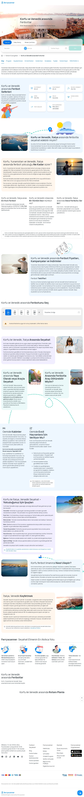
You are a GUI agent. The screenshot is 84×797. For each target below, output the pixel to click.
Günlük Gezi (39, 61)
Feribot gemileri (33, 763)
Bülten (45, 751)
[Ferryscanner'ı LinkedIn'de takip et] (14, 757)
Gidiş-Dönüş (17, 42)
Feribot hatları (33, 753)
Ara (75, 48)
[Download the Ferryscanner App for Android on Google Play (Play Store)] (76, 755)
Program (8, 61)
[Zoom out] (81, 700)
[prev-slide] (4, 312)
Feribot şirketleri (34, 760)
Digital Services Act (49, 766)
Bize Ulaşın (60, 753)
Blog (30, 751)
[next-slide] (39, 312)
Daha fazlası (73, 61)
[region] (42, 718)
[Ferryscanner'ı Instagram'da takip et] (6, 757)
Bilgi (2, 61)
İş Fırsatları (46, 754)
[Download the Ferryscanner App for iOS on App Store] (76, 751)
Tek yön (7, 42)
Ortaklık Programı (48, 756)
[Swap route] (25, 48)
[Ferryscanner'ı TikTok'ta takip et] (10, 757)
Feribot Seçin (64, 61)
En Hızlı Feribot (29, 61)
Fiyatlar (55, 61)
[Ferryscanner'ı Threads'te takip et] (22, 757)
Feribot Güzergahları (12, 56)
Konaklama (48, 61)
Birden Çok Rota (30, 42)
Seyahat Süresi (18, 61)
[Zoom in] (81, 697)
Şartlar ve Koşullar (48, 759)
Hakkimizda (46, 748)
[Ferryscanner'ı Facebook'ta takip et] (2, 757)
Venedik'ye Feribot (35, 628)
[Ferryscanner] (7, 2)
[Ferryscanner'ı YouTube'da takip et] (18, 757)
